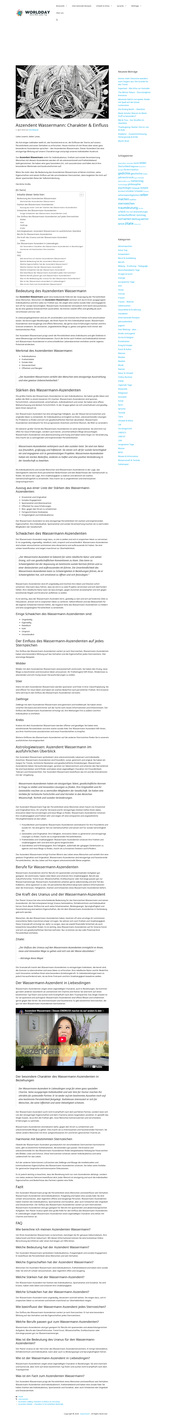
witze (121, 223)
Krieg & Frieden (125, 345)
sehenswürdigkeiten (129, 195)
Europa (120, 170)
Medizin (121, 361)
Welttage (135, 6)
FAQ (19, 255)
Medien (121, 357)
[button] (57, 19)
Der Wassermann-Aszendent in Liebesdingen (37, 243)
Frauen (121, 297)
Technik (121, 412)
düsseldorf (142, 166)
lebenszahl (122, 181)
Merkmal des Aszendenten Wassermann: (37, 201)
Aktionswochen (125, 246)
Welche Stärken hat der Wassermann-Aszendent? (41, 267)
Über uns (60, 13)
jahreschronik (126, 177)
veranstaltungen (140, 211)
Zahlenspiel (123, 464)
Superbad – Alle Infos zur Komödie (134, 88)
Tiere (120, 416)
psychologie (124, 187)
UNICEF (121, 436)
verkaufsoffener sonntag (132, 215)
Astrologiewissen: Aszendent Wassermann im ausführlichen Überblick (49, 231)
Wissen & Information (128, 456)
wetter (145, 219)
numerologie (122, 185)
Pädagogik (135, 188)
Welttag (136, 219)
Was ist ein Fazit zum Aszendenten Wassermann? (41, 284)
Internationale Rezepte (81, 6)
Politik (121, 381)
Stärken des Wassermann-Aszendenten (35, 204)
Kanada (141, 178)
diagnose (134, 166)
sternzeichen (23, 1399)
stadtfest (132, 199)
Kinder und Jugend (126, 333)
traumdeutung (128, 208)
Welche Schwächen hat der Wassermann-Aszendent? (42, 270)
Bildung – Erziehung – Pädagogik (133, 266)
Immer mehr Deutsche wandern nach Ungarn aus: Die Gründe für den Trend (133, 81)
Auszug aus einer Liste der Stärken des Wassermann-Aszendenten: (48, 207)
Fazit (19, 252)
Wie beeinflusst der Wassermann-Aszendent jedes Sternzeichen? (48, 273)
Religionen (123, 392)
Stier (22, 222)
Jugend (121, 325)
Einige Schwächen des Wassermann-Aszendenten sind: (43, 213)
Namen (121, 369)
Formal (121, 293)
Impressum (85, 1414)
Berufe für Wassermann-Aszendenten (34, 234)
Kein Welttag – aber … (128, 329)
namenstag (137, 180)
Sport (120, 404)
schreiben (129, 191)
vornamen (124, 219)
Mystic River (123, 141)
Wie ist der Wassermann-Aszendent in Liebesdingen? (42, 281)
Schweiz (146, 191)
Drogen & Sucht (125, 274)
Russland (121, 191)
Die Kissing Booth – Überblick (131, 109)
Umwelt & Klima (102, 6)
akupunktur (122, 163)
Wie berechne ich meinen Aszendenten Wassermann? (43, 258)
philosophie (134, 184)
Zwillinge (24, 225)
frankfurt (134, 169)
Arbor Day (122, 250)
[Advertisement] (85, 43)
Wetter (121, 448)
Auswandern (124, 254)
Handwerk (123, 313)
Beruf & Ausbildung (127, 258)
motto (128, 181)
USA (127, 212)
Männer (121, 353)
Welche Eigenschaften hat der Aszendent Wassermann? (44, 264)
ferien (127, 169)
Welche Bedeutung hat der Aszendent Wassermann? (42, 261)
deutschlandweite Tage (129, 270)
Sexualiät (122, 396)
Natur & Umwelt (125, 373)
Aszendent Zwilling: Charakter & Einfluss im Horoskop (39, 1402)
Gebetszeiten (124, 305)
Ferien (121, 289)
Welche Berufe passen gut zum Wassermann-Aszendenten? (45, 275)
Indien (145, 174)
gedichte (124, 173)
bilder (143, 163)
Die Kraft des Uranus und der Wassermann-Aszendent (42, 237)
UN (119, 424)
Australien (130, 163)
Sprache (120, 6)
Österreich (137, 224)
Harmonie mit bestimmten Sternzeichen (37, 249)
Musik (121, 365)
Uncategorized (125, 428)
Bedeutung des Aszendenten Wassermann (36, 198)
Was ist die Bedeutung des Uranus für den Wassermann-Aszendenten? (50, 278)
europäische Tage (126, 282)
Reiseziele (60, 6)
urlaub (121, 211)
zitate (129, 223)
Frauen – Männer (126, 301)
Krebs (22, 228)
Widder (23, 219)
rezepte (144, 187)
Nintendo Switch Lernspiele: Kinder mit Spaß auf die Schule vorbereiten (134, 102)
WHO (120, 452)
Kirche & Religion (126, 337)
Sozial (20, 1396)
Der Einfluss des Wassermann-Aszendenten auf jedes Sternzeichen (48, 216)
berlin (136, 163)
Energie (121, 278)
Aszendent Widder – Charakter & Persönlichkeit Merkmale (40, 1404)
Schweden (138, 191)
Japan (136, 178)
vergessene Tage (126, 444)
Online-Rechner (125, 377)
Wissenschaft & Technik (129, 460)
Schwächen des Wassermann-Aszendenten (36, 210)
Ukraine (140, 208)
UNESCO (122, 432)
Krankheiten (123, 341)
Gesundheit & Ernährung (129, 309)
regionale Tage (125, 385)
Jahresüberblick (125, 321)
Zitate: (22, 240)
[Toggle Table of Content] (80, 195)
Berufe (121, 262)
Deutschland (124, 166)
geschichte (136, 173)
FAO (120, 285)
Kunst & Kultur (124, 349)
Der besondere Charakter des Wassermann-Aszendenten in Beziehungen (51, 246)
